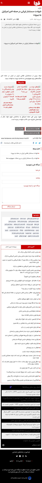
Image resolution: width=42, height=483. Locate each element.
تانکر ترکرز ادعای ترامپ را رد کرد (30, 327)
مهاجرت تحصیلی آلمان (34, 221)
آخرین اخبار (31, 247)
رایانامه (38, 178)
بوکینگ (21, 230)
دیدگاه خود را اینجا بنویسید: (31, 186)
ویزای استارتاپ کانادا (22, 221)
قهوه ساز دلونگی (22, 236)
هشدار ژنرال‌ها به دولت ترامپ (30, 352)
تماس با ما (19, 461)
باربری (6, 230)
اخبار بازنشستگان (15, 219)
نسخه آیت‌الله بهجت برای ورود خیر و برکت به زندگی (24, 303)
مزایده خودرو (36, 233)
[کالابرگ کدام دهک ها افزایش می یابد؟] (21, 90)
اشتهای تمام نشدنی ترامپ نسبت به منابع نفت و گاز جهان (23, 376)
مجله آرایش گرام (8, 224)
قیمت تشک (22, 219)
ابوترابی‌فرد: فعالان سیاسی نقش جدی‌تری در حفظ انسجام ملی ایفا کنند (20, 294)
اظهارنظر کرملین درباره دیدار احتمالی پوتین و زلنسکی (24, 331)
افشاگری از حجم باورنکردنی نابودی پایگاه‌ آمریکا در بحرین (23, 380)
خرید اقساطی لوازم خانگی (33, 219)
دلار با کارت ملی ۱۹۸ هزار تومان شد (29, 368)
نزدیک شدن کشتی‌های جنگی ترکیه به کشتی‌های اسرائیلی (23, 307)
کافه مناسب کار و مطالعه (19, 224)
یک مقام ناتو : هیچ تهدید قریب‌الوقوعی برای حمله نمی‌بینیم (22, 281)
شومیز (16, 236)
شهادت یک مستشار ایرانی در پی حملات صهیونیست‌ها (22, 158)
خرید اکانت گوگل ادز (19, 227)
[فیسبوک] (34, 143)
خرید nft (28, 227)
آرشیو (11, 461)
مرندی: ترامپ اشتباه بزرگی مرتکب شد (28, 252)
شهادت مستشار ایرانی (32, 129)
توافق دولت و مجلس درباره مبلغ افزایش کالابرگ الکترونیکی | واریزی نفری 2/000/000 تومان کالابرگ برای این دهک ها (34, 110)
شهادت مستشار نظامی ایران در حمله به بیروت (24, 153)
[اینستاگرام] (22, 456)
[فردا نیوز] (37, 3)
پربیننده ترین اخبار (11, 247)
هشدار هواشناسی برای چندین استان (29, 311)
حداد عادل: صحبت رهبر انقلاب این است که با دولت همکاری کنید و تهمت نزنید (20, 357)
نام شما (38, 170)
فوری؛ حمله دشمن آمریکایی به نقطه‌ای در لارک (26, 266)
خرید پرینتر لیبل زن (14, 230)
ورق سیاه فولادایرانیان (29, 230)
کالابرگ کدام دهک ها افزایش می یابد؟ (21, 98)
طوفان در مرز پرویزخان (32, 348)
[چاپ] (2, 19)
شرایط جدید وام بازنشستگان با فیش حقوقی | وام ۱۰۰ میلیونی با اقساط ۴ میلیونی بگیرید (8, 105)
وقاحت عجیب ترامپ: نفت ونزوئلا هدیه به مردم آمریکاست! (23, 372)
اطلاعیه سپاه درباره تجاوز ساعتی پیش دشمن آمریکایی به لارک (22, 256)
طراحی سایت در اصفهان (33, 236)
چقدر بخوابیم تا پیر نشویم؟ (31, 277)
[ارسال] (4, 19)
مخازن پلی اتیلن (12, 221)
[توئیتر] (16, 456)
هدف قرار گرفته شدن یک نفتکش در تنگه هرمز (26, 323)
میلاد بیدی (19, 129)
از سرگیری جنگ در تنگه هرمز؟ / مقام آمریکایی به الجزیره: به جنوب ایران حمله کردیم (20, 261)
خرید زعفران (10, 227)
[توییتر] (36, 143)
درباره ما (28, 461)
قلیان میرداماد (30, 224)
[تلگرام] (39, 143)
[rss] (25, 456)
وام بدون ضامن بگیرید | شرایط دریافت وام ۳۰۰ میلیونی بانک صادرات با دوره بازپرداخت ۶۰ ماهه (22, 271)
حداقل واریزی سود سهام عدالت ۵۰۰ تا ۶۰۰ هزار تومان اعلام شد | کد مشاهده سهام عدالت (20, 363)
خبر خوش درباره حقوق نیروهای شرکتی (28, 299)
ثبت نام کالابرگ (35, 227)
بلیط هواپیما (28, 233)
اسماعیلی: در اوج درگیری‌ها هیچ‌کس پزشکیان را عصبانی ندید (22, 335)
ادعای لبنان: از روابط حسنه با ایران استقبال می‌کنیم (25, 285)
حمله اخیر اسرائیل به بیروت (31, 133)
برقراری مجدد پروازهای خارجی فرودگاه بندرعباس (25, 339)
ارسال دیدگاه (11, 207)
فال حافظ (36, 224)
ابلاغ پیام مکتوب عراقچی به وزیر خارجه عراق (27, 343)
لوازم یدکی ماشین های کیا (18, 233)
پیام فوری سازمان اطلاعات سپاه (30, 315)
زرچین (37, 230)
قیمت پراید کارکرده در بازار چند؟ (30, 289)
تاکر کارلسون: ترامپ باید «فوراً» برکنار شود (27, 319)
